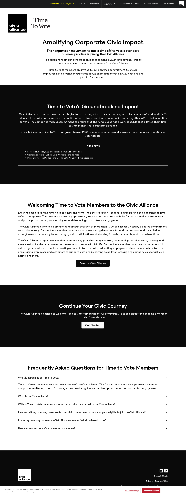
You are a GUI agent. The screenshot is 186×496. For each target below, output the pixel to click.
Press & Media (151, 4)
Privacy (149, 481)
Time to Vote (51, 131)
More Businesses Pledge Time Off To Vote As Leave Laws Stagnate (60, 158)
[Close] (182, 490)
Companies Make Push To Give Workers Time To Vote (53, 155)
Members (94, 4)
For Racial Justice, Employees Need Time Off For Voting (54, 152)
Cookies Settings (132, 491)
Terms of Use (161, 481)
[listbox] (109, 4)
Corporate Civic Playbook (61, 4)
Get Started (92, 325)
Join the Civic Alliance (93, 263)
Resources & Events (129, 4)
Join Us (81, 4)
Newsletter (168, 4)
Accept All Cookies (151, 491)
